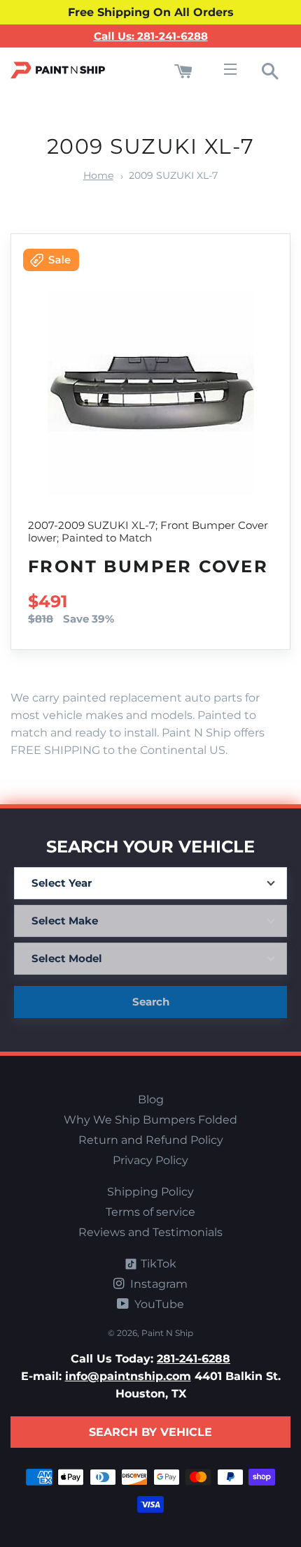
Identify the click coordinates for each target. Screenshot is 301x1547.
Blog (151, 1099)
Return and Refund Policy (150, 1140)
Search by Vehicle (150, 1432)
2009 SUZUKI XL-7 (173, 175)
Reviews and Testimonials (150, 1232)
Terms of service (150, 1212)
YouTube (158, 1304)
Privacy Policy (150, 1160)
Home (98, 175)
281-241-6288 (193, 1358)
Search (150, 1001)
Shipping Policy (150, 1191)
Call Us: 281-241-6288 (151, 36)
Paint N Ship (167, 1333)
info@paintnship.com (128, 1376)
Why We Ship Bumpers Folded (150, 1119)
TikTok (157, 1263)
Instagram (157, 1284)
